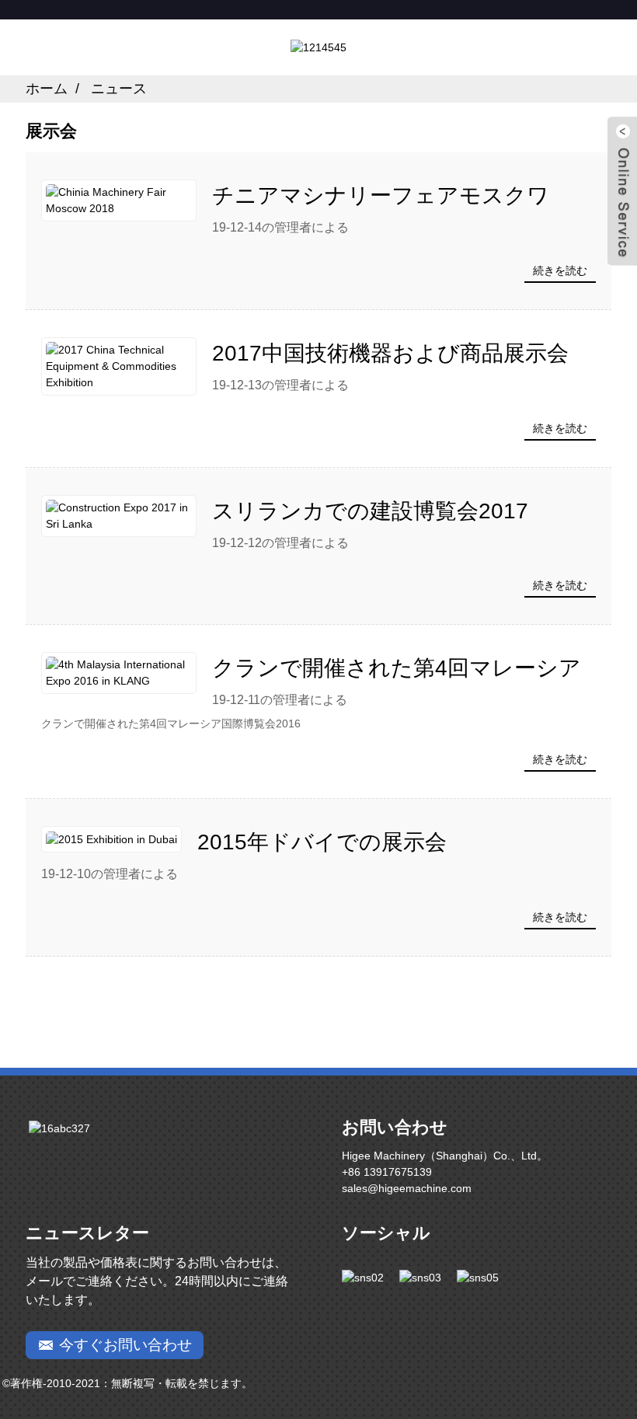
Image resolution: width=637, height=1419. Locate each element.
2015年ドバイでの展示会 (322, 842)
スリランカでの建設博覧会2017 (370, 511)
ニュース (119, 88)
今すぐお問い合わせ (125, 1345)
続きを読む (560, 270)
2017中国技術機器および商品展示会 (390, 353)
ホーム (47, 88)
